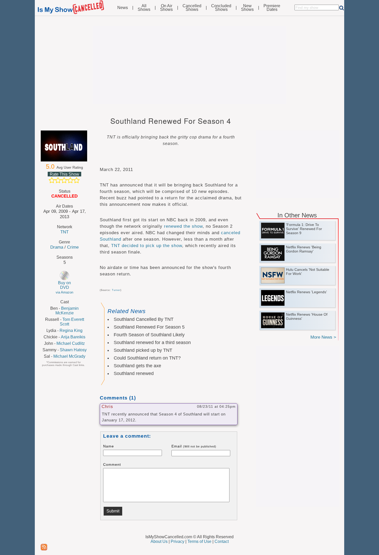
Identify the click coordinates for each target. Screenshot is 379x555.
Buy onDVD (64, 287)
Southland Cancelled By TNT (144, 319)
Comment (112, 464)
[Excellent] (76, 180)
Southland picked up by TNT (143, 350)
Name (108, 446)
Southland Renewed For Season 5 (149, 327)
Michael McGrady (69, 356)
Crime (73, 247)
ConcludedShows (221, 7)
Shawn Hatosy (73, 350)
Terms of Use (199, 541)
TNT (64, 231)
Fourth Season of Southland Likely (149, 334)
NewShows (247, 7)
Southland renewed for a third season (152, 342)
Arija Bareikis (73, 337)
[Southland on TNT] (64, 145)
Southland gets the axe (137, 365)
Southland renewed (134, 373)
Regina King (71, 330)
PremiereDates (271, 7)
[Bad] (52, 180)
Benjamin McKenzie (67, 310)
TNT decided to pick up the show (146, 245)
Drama (56, 247)
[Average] (64, 180)
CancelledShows (192, 7)
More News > (323, 337)
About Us (159, 541)
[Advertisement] (189, 65)
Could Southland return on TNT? (147, 358)
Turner (116, 290)
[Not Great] (58, 180)
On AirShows (166, 7)
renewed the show (183, 226)
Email (193, 446)
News (122, 8)
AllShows (144, 7)
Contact (222, 541)
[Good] (70, 180)
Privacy (177, 541)
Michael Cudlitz (70, 343)
